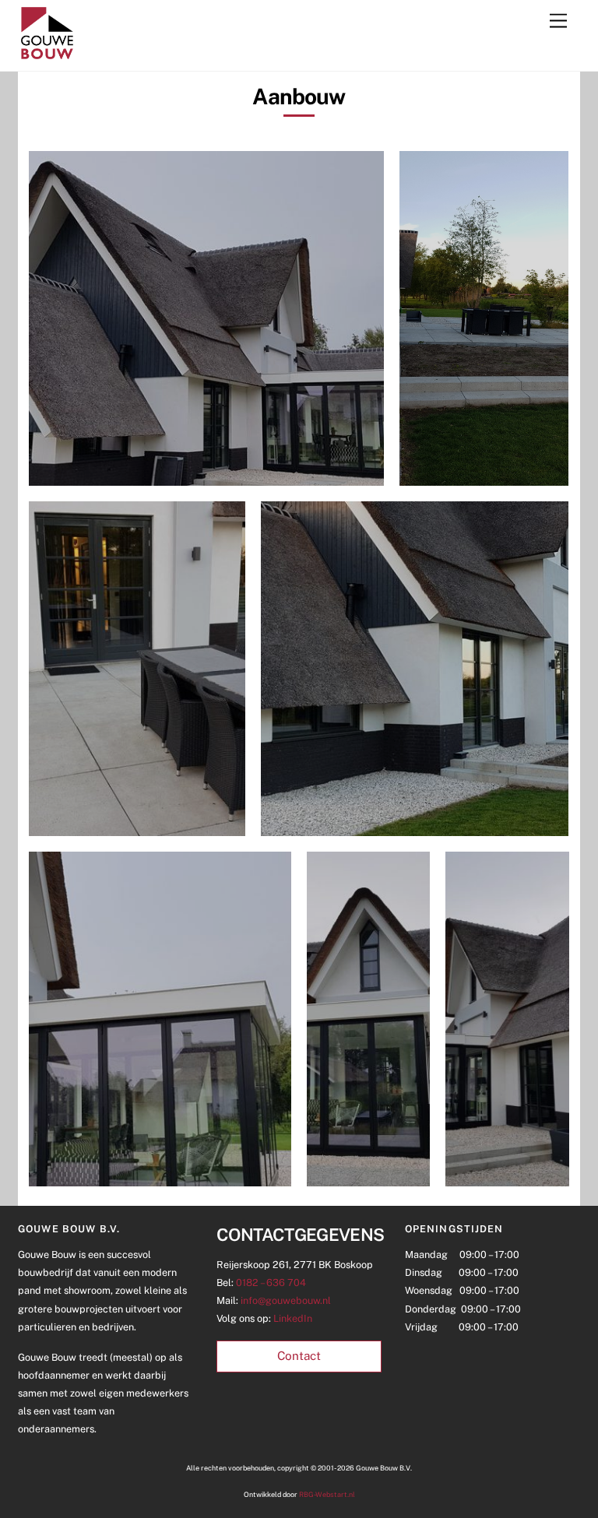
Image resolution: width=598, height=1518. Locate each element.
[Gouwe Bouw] (47, 55)
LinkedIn (292, 1318)
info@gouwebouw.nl (286, 1300)
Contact (299, 1355)
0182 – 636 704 (271, 1282)
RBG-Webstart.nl (327, 1494)
